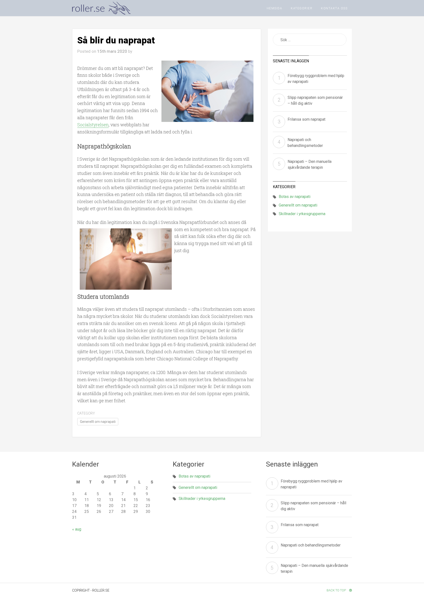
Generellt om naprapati (98, 422)
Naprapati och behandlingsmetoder (305, 142)
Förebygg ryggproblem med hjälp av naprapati (316, 78)
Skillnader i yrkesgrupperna (302, 213)
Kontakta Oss (334, 8)
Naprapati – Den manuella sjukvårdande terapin (309, 164)
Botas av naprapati (294, 196)
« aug (76, 529)
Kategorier (301, 8)
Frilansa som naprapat (306, 119)
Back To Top (337, 590)
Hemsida (274, 8)
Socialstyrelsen (93, 125)
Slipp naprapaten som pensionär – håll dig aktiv (315, 100)
